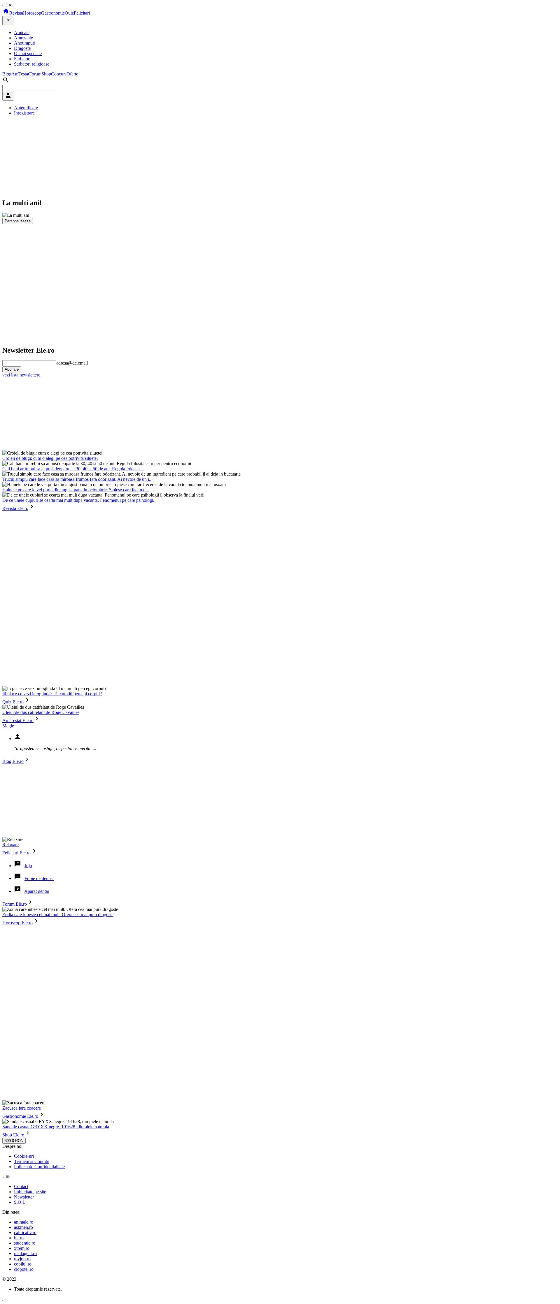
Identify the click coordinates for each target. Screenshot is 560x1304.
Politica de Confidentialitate (39, 1166)
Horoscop (32, 12)
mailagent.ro (25, 1253)
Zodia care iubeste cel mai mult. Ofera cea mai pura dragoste (57, 914)
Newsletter (24, 1196)
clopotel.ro (24, 1269)
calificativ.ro (25, 1232)
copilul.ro (23, 1263)
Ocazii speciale (28, 53)
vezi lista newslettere (21, 374)
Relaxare (10, 844)
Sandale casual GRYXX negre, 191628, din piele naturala (55, 1126)
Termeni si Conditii (31, 1161)
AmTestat (20, 73)
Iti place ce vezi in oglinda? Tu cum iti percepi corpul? (52, 693)
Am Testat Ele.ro (18, 720)
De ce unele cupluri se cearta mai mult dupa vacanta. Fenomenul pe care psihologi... (79, 500)
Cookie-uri (24, 1156)
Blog (6, 73)
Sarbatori (22, 58)
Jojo (28, 865)
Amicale (21, 32)
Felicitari (82, 12)
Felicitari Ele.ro (16, 852)
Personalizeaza (18, 221)
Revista (16, 12)
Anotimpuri (24, 43)
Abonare (12, 369)
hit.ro (19, 1237)
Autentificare (26, 107)
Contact (21, 1186)
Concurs (58, 73)
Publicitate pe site (30, 1191)
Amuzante (23, 37)
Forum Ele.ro (14, 904)
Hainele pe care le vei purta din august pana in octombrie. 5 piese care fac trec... (75, 489)
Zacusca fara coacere (21, 1108)
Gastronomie (53, 12)
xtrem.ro (21, 1248)
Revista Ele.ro (15, 508)
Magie (8, 725)
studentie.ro (24, 1242)
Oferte (72, 73)
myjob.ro (22, 1258)
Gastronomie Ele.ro (20, 1116)
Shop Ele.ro (13, 1134)
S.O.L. (20, 1202)
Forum (35, 73)
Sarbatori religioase (31, 63)
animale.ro (23, 1221)
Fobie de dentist (39, 878)
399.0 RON (14, 1140)
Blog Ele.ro (13, 761)
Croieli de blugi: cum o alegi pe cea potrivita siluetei (50, 458)
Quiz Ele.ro (13, 701)
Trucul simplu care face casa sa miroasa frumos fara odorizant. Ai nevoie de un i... (77, 479)
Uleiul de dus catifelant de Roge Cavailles (40, 712)
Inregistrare (24, 112)
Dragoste (22, 48)
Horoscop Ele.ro (17, 922)
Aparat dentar (36, 891)
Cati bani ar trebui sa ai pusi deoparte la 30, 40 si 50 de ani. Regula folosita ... (73, 468)
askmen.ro (23, 1227)
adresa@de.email (72, 362)
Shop (46, 73)
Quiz (69, 12)
